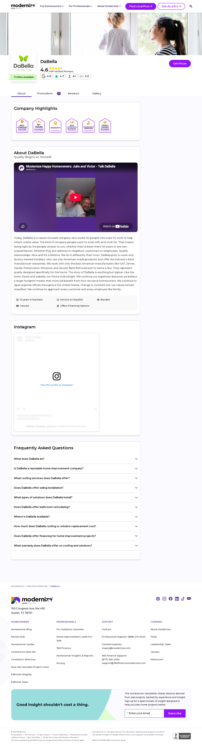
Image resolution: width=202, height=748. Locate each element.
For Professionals (79, 6)
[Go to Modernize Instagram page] (164, 599)
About (22, 93)
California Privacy (18, 737)
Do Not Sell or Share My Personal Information (61, 737)
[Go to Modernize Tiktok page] (182, 599)
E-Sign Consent (43, 735)
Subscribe (174, 713)
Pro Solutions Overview (70, 629)
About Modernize (108, 6)
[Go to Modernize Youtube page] (189, 599)
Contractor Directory (23, 659)
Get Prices (180, 63)
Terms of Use (30, 735)
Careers (155, 651)
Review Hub (18, 636)
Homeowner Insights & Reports (74, 655)
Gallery (96, 93)
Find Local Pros (139, 6)
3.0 (87, 76)
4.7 (62, 76)
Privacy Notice (17, 735)
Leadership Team (161, 644)
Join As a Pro (170, 6)
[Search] (191, 6)
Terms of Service (73, 740)
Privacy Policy (57, 740)
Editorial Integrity (21, 674)
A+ (74, 76)
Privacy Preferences (60, 735)
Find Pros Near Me (37, 586)
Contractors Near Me (23, 651)
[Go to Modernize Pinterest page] (158, 599)
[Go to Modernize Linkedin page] (177, 599)
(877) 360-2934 (111, 659)
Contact (106, 629)
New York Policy (34, 737)
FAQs (154, 636)
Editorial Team (19, 682)
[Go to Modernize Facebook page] (170, 599)
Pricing (60, 663)
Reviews (73, 93)
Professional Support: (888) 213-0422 (124, 636)
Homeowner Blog (21, 629)
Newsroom (157, 659)
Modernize (17, 586)
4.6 (49, 76)
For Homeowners (51, 6)
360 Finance (63, 648)
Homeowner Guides (22, 644)
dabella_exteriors (46, 426)
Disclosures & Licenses (78, 735)
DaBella (30, 426)
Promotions (45, 93)
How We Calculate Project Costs (30, 667)
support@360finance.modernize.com (124, 663)
